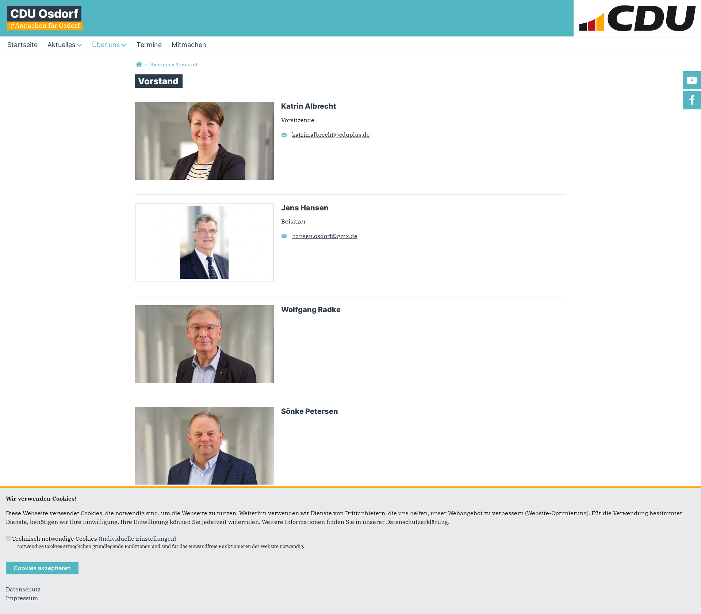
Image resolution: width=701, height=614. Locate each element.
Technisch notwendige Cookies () (94, 538)
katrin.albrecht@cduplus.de (331, 134)
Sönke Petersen (309, 411)
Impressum (22, 598)
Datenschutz (23, 589)
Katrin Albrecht (308, 106)
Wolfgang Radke (311, 309)
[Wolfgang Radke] (204, 309)
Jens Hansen (305, 207)
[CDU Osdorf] (139, 64)
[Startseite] (637, 4)
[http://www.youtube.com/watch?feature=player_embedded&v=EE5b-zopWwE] (692, 80)
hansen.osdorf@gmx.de (324, 236)
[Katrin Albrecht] (204, 106)
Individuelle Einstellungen (137, 538)
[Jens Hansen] (204, 207)
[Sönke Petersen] (204, 411)
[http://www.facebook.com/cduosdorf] (692, 100)
